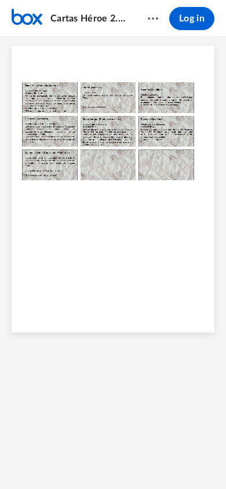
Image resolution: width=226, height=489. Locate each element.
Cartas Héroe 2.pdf (87, 18)
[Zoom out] (82, 461)
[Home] (27, 18)
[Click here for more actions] (153, 18)
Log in (192, 18)
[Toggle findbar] (59, 460)
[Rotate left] (145, 460)
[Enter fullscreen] (167, 460)
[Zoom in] (122, 461)
